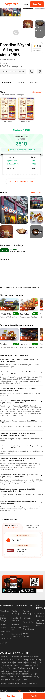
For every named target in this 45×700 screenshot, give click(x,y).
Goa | (25, 659)
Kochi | (39, 662)
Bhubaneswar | (25, 668)
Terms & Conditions (28, 627)
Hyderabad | (20, 662)
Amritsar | (12, 668)
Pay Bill (34, 696)
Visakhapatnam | (30, 665)
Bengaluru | (26, 656)
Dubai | (19, 659)
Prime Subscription (29, 612)
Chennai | (36, 656)
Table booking (15, 612)
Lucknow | (31, 662)
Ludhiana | (5, 671)
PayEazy (27, 618)
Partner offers (3, 626)
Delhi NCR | (5, 656)
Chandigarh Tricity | (30, 676)
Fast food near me (16, 619)
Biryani (3, 63)
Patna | (3, 668)
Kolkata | (11, 659)
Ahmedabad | (34, 659)
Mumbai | (16, 656)
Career (3, 643)
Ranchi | (18, 665)
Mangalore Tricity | (9, 679)
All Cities (23, 679)
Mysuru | (14, 671)
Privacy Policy (26, 634)
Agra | (11, 662)
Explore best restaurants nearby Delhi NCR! (18, 683)
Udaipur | (35, 674)
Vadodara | (24, 671)
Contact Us (5, 638)
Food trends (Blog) (3, 618)
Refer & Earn (29, 622)
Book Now (11, 696)
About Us (4, 611)
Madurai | (4, 676)
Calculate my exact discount (20, 181)
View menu (36, 92)
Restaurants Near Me (17, 635)
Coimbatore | (7, 665)
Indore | (35, 668)
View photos (36, 192)
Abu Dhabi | (15, 676)
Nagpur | (26, 674)
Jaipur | (4, 662)
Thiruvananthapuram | (11, 674)
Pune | (3, 659)
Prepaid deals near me (16, 627)
